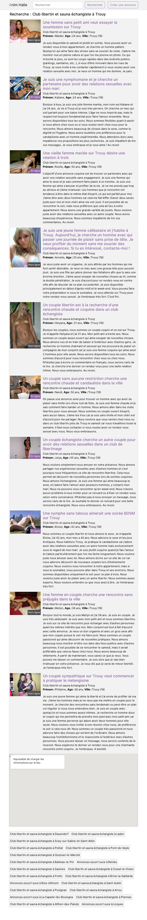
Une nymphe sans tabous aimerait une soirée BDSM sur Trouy (89, 515)
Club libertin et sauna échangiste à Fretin (36, 876)
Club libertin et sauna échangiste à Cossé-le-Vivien (101, 869)
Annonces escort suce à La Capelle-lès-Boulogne (41, 897)
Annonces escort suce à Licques (102, 904)
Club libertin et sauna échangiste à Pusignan (38, 890)
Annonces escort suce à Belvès (97, 862)
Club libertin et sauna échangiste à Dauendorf (39, 834)
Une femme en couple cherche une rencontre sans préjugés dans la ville (88, 596)
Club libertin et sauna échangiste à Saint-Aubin (91, 883)
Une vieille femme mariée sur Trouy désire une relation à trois (84, 155)
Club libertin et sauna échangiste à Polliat (36, 848)
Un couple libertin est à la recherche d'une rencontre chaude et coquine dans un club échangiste (80, 309)
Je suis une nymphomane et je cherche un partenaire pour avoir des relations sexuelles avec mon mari (87, 84)
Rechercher (95, 5)
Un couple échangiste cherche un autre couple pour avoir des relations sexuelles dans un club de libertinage (89, 444)
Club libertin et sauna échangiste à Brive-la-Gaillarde (99, 876)
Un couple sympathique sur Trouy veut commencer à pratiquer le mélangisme (88, 678)
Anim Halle (18, 5)
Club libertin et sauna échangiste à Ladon (98, 834)
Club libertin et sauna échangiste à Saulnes (37, 869)
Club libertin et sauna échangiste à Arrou (96, 890)
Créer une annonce (123, 5)
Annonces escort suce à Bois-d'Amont (34, 883)
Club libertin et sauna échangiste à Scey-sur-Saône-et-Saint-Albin (52, 841)
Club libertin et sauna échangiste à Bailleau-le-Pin (42, 862)
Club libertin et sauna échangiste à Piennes (103, 897)
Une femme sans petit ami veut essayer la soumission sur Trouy (80, 24)
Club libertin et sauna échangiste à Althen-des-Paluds (44, 904)
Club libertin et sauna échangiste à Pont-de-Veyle (97, 848)
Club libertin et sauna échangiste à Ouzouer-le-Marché (45, 855)
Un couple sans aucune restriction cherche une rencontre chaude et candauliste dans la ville (85, 380)
